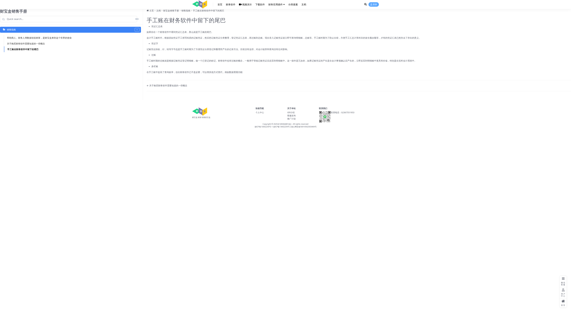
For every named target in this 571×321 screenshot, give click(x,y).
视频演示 (247, 4)
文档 (303, 4)
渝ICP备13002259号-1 (264, 126)
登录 (375, 4)
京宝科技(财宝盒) (284, 124)
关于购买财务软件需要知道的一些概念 (26, 43)
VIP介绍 (291, 112)
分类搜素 (293, 4)
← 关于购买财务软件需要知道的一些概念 (167, 85)
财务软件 (230, 4)
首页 (220, 4)
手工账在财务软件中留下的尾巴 (23, 49)
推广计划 (291, 118)
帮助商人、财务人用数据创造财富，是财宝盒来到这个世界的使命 (39, 37)
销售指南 (11, 29)
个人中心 (260, 112)
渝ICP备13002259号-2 (282, 126)
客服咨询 (291, 115)
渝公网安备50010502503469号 (304, 126)
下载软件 (260, 4)
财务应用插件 (275, 4)
